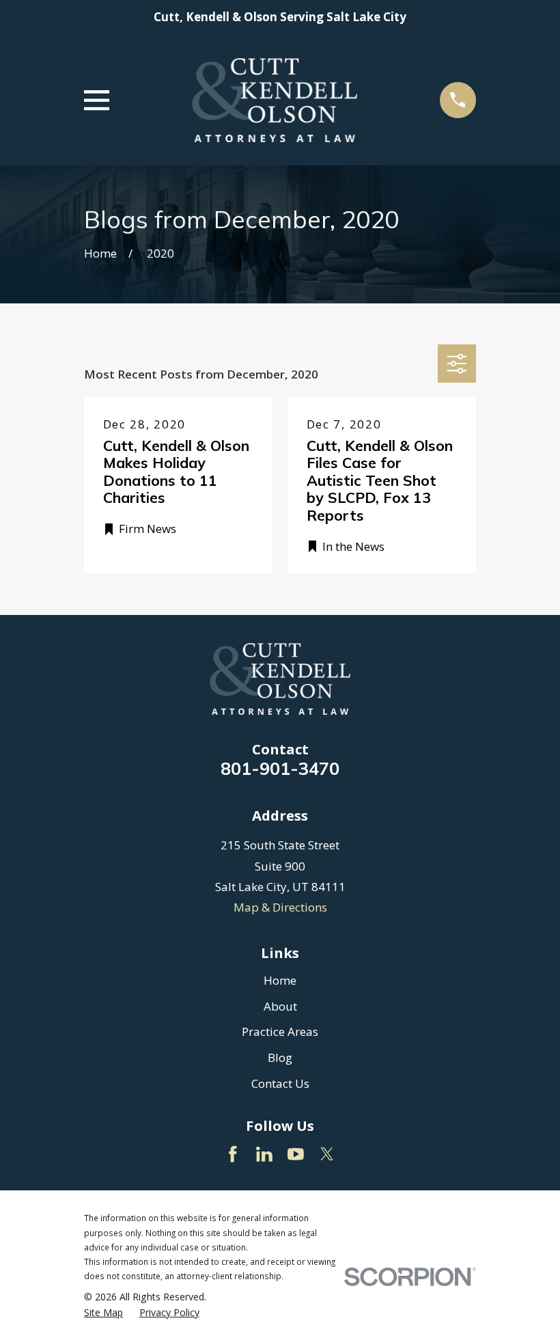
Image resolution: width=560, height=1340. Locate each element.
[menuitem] (103, 1313)
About (280, 1006)
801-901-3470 (280, 768)
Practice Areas (280, 1031)
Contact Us (280, 1083)
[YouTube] (296, 1154)
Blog (280, 1057)
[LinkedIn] (264, 1154)
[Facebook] (233, 1154)
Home (280, 980)
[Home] (274, 100)
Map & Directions (280, 907)
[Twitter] (327, 1154)
